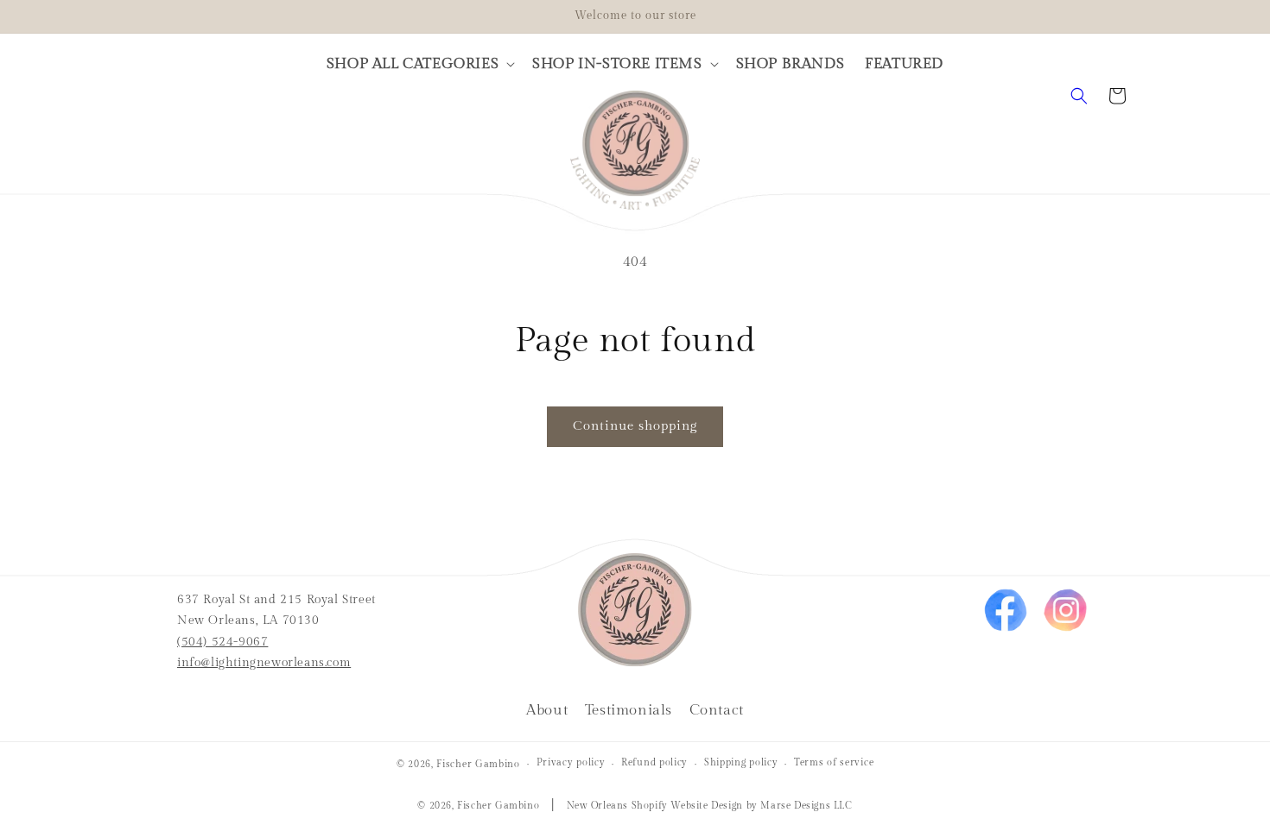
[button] (419, 64)
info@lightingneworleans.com (264, 663)
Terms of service (833, 762)
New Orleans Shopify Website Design (655, 805)
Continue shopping (635, 426)
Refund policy (654, 762)
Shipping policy (741, 762)
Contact (716, 710)
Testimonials (628, 710)
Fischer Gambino (478, 764)
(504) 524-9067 (222, 642)
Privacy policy (571, 762)
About (547, 710)
